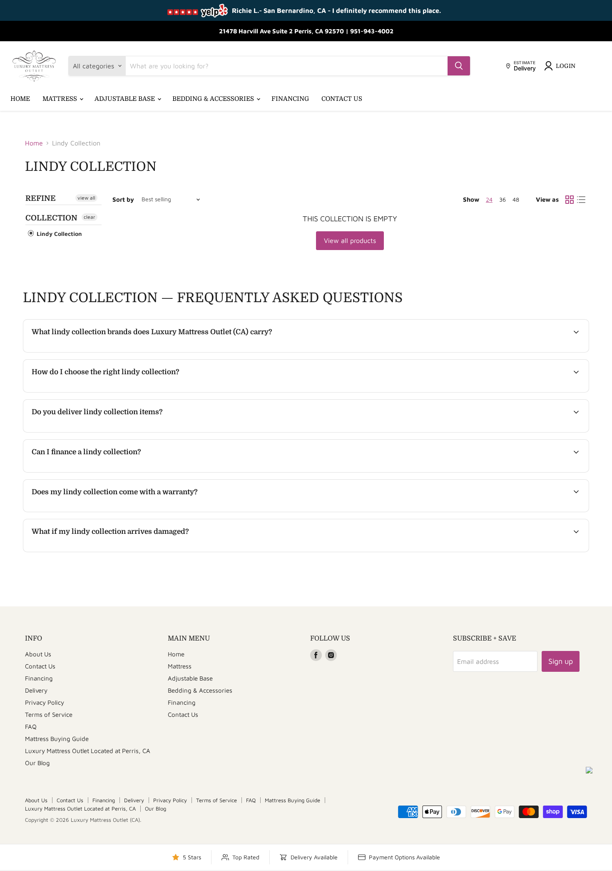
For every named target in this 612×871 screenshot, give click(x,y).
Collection (51, 218)
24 (489, 199)
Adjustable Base (126, 99)
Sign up (560, 661)
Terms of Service (48, 714)
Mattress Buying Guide (57, 738)
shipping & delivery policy (517, 431)
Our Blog (37, 762)
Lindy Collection (58, 233)
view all (86, 198)
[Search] (459, 65)
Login (565, 66)
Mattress (60, 99)
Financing (290, 99)
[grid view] (569, 199)
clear (89, 217)
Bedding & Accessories (214, 99)
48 (515, 199)
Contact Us (341, 99)
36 (502, 199)
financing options (100, 471)
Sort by (123, 199)
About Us (38, 654)
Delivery (36, 690)
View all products (350, 240)
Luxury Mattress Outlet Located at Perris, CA (87, 750)
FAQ (31, 726)
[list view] (581, 199)
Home (20, 99)
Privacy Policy (44, 702)
